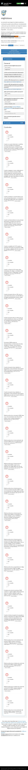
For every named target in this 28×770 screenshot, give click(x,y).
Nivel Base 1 (10, 45)
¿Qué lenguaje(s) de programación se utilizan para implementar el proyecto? (13, 99)
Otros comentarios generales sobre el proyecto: (12, 117)
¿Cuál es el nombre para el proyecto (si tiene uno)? (13, 108)
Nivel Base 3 (22, 45)
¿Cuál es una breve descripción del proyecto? (14, 72)
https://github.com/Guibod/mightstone (12, 81)
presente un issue (6, 769)
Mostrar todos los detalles (14, 51)
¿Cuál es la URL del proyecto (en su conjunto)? (14, 80)
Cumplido (7, 135)
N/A (7, 138)
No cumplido (7, 137)
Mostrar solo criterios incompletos (14, 53)
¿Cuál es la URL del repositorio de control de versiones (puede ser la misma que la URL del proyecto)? (13, 86)
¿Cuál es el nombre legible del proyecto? (12, 65)
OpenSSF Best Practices (7, 4)
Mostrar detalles (10, 29)
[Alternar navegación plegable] (25, 3)
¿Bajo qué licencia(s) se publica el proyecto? (13, 91)
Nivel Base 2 (16, 45)
